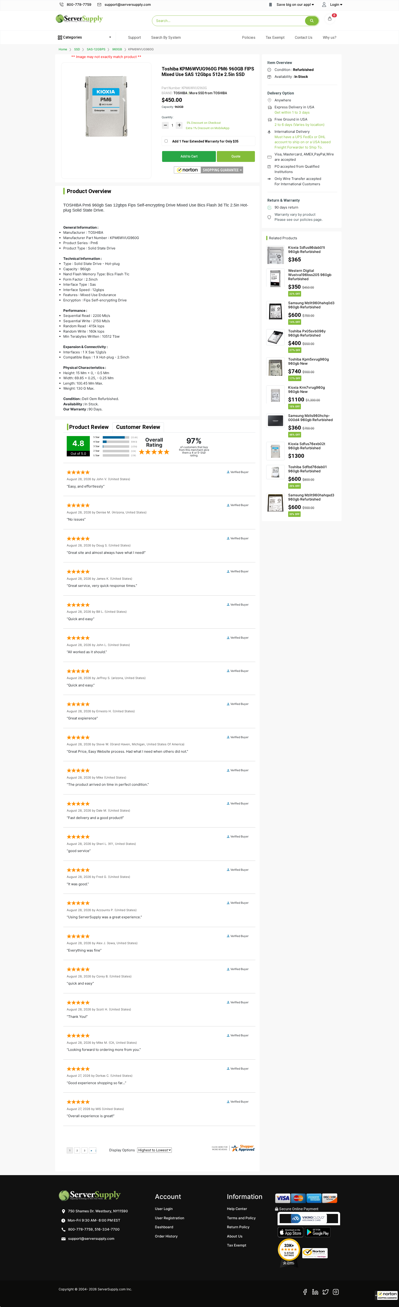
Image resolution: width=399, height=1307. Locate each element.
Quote (235, 156)
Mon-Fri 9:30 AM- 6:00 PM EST (93, 1220)
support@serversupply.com (128, 4)
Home (63, 49)
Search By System (166, 37)
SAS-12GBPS (96, 49)
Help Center (237, 1209)
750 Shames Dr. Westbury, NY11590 (97, 1211)
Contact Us (303, 37)
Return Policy (238, 1227)
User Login (164, 1209)
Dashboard (164, 1227)
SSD (77, 49)
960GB (117, 49)
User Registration (169, 1218)
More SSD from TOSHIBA (208, 93)
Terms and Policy (241, 1218)
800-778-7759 (78, 4)
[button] (386, 1295)
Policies (248, 37)
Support (134, 37)
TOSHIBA (180, 93)
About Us (234, 1236)
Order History (166, 1236)
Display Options (122, 1150)
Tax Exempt (275, 37)
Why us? (329, 37)
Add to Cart (189, 156)
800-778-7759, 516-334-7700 (93, 1229)
